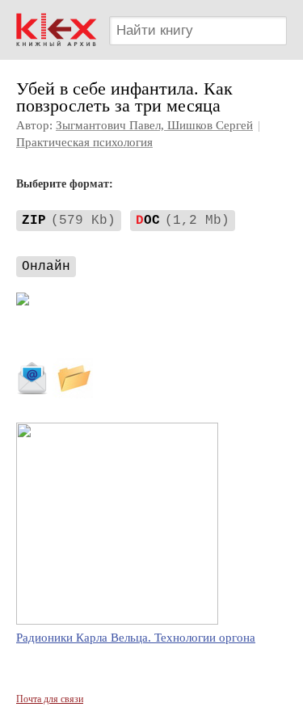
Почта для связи (49, 699)
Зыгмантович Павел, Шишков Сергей (154, 125)
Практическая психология (84, 142)
